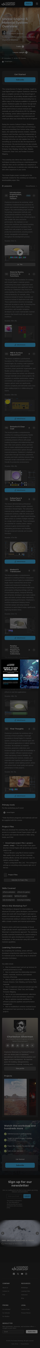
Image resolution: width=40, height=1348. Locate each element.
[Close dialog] (37, 661)
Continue (11, 678)
